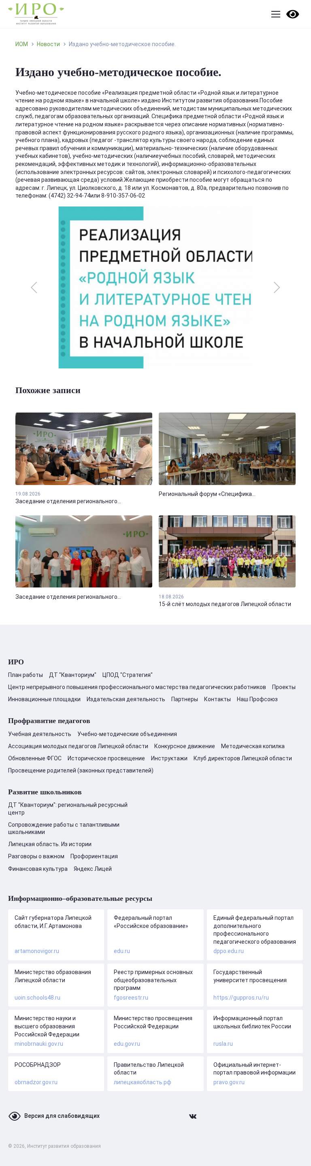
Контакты (217, 699)
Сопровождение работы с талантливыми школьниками (63, 828)
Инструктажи (169, 758)
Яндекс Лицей (93, 869)
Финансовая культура (38, 869)
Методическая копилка (253, 746)
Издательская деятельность (126, 699)
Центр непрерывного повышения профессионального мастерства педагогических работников (137, 687)
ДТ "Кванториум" (72, 675)
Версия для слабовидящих (62, 1116)
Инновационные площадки (44, 699)
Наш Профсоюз (257, 699)
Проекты (284, 687)
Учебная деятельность (39, 734)
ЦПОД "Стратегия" (127, 675)
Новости (48, 44)
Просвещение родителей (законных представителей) (80, 770)
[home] (36, 14)
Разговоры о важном (36, 856)
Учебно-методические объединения (127, 734)
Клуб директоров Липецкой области (243, 758)
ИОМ (21, 44)
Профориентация (94, 856)
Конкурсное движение (184, 746)
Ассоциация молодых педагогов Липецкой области (78, 746)
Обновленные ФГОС (35, 758)
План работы (25, 675)
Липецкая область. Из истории (50, 844)
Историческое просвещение (106, 758)
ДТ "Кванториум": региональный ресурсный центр (68, 808)
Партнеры (184, 699)
